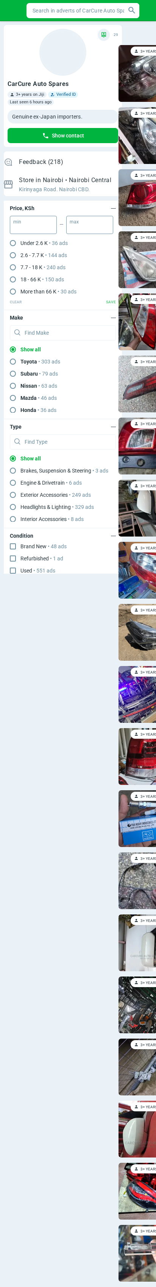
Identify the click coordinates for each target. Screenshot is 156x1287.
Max (74, 222)
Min (17, 222)
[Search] (131, 10)
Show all (30, 349)
